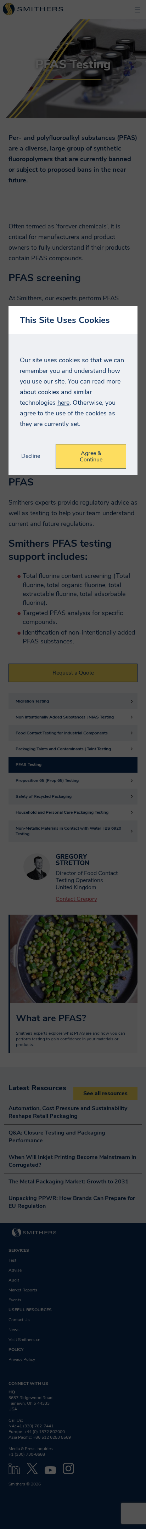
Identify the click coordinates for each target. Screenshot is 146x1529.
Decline (30, 456)
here (63, 402)
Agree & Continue (91, 456)
